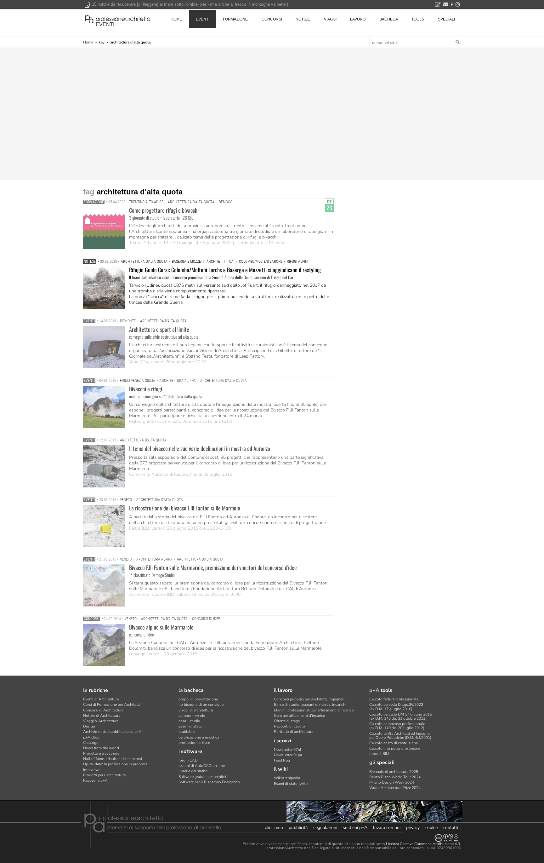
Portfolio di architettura (293, 731)
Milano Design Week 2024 (391, 782)
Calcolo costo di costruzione (393, 742)
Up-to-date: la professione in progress (115, 764)
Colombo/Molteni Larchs (260, 261)
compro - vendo (191, 715)
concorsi (272, 19)
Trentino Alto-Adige (146, 202)
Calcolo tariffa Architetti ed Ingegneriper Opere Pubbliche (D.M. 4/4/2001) (400, 735)
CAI (232, 261)
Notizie (90, 261)
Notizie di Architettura (101, 715)
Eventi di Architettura (101, 699)
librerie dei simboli (194, 771)
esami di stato (190, 726)
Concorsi (91, 619)
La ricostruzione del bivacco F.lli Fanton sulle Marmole (184, 508)
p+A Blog (91, 737)
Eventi (89, 321)
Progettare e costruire (101, 753)
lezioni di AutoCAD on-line (201, 765)
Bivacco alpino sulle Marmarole (161, 627)
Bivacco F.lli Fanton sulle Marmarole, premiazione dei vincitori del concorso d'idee (213, 567)
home (176, 19)
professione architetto (118, 18)
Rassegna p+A (95, 780)
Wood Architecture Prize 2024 (395, 787)
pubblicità (298, 828)
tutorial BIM (379, 753)
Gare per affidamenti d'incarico (299, 715)
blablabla (186, 731)
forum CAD (188, 760)
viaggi (330, 19)
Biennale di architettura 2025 (393, 771)
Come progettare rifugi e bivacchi (164, 210)
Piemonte (128, 321)
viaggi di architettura (195, 710)
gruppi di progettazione (198, 699)
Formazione (94, 202)
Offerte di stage (287, 720)
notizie (303, 19)
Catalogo (91, 742)
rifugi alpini (297, 261)
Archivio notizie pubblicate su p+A (112, 731)
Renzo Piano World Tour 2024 (395, 777)
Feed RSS (282, 760)
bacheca (388, 19)
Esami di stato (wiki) (291, 783)
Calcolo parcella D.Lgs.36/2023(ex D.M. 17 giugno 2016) (396, 706)
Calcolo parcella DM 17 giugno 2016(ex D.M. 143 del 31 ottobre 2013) (400, 716)
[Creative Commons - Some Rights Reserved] (272, 838)
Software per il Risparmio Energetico (209, 782)
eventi (105, 24)
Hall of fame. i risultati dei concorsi (112, 758)
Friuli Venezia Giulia (137, 380)
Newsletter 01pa (288, 754)
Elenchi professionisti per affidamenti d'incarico (314, 710)
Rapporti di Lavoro (289, 726)
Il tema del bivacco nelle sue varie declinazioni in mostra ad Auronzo (199, 448)
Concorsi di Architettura (103, 710)
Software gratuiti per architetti (203, 776)
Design (89, 726)
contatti (450, 828)
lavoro (358, 19)
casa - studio (189, 720)
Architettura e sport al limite (159, 329)
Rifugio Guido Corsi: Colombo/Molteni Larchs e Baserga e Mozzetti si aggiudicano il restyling (225, 270)
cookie (431, 828)
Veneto (126, 500)
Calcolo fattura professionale (393, 699)
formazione (235, 19)
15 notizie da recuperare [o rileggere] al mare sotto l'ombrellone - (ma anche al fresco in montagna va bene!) (190, 4)
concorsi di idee (206, 619)
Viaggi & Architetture (100, 720)
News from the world (101, 748)
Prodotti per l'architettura (104, 775)
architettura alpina (178, 380)
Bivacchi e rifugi (145, 389)
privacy (413, 828)
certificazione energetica (198, 737)
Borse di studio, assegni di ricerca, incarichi (310, 704)
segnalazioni (325, 828)
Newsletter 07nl (287, 749)
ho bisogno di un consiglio (201, 704)
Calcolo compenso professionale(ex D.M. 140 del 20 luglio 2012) (397, 725)
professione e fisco (194, 742)
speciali (446, 19)
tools (417, 19)
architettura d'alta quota (191, 202)
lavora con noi (386, 828)
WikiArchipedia (287, 777)
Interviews (91, 769)
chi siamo (274, 828)
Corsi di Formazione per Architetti (111, 704)
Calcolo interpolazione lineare (394, 748)
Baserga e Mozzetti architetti (198, 261)
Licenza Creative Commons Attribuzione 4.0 (423, 843)
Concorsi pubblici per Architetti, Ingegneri (309, 699)
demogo (225, 202)
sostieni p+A (355, 828)
